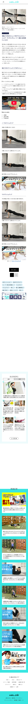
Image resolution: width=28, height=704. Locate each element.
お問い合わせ (8, 698)
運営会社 (13, 698)
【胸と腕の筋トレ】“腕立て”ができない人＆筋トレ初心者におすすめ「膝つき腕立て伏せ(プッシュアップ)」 (14, 509)
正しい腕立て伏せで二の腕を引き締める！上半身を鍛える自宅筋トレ (13, 667)
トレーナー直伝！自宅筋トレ (8, 285)
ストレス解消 (7, 682)
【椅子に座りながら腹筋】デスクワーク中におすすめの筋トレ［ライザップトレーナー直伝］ (13, 623)
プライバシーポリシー (8, 700)
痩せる (14, 684)
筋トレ (20, 290)
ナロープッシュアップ (16, 261)
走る (13, 680)
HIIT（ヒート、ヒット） (6, 282)
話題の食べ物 (22, 682)
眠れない (21, 684)
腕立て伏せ (5, 290)
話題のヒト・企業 (14, 687)
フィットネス (18, 285)
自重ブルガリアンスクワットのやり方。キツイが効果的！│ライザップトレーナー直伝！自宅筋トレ (14, 645)
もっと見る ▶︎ (14, 438)
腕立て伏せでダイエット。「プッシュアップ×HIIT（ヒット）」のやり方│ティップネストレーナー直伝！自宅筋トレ (14, 533)
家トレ (12, 287)
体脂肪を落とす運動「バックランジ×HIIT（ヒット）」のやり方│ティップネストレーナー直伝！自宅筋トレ (14, 602)
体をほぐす (19, 680)
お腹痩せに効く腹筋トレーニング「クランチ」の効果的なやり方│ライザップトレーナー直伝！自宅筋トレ (14, 579)
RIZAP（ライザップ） (17, 282)
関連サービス (21, 700)
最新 (9, 379)
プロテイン (8, 684)
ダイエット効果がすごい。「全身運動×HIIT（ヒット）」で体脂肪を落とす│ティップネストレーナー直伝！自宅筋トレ (13, 556)
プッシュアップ (5, 287)
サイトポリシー (19, 698)
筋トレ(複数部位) (19, 287)
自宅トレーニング (13, 290)
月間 (19, 379)
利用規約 (16, 700)
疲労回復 (14, 682)
